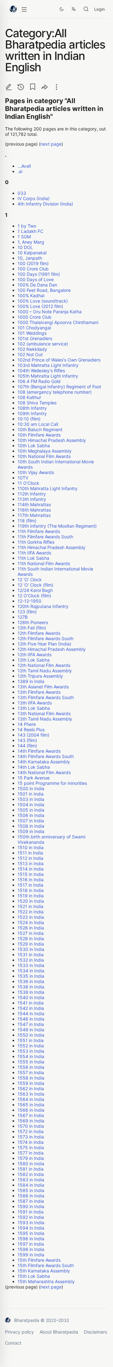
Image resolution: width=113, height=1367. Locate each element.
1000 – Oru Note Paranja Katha (50, 311)
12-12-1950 (29, 601)
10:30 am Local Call (38, 424)
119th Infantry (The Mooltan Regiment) (57, 526)
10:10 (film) (29, 418)
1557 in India (31, 1072)
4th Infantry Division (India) (45, 203)
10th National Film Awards (44, 456)
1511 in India (30, 852)
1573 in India (31, 1136)
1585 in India (31, 1190)
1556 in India (31, 1067)
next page (51, 144)
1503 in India (31, 799)
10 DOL (25, 247)
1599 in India (31, 1254)
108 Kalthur (29, 397)
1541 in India (31, 1002)
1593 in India (31, 1222)
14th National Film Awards (44, 772)
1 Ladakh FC (30, 231)
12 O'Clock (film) (34, 595)
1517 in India (30, 885)
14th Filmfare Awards (39, 751)
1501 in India (31, 793)
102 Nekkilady (32, 349)
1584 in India (31, 1185)
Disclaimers (95, 1332)
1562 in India (31, 1088)
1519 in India (31, 895)
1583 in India (31, 1179)
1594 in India (31, 1228)
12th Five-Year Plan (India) (44, 643)
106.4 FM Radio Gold (39, 381)
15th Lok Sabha (34, 1276)
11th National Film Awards (44, 563)
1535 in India (31, 976)
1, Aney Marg (31, 242)
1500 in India (31, 788)
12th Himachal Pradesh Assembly (52, 649)
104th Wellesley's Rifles (41, 370)
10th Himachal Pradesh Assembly (52, 440)
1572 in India (31, 1131)
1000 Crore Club (34, 317)
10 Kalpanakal (32, 252)
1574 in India (31, 1142)
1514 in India (31, 869)
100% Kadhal (31, 295)
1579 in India (31, 1158)
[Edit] (9, 86)
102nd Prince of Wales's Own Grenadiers (59, 359)
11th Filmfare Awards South (45, 536)
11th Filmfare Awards (39, 531)
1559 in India (31, 1083)
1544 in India (31, 1013)
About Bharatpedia (59, 1332)
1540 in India (31, 997)
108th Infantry (32, 408)
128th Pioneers (33, 622)
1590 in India (31, 1206)
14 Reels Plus (31, 729)
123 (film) (27, 611)
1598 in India (31, 1249)
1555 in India (31, 1061)
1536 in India (31, 981)
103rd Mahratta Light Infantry (48, 365)
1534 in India (31, 970)
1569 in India (31, 1120)
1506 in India (31, 815)
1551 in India (31, 1040)
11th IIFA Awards (34, 552)
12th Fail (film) (32, 627)
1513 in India (31, 863)
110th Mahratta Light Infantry (48, 488)
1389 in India (31, 681)
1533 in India (31, 965)
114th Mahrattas (34, 504)
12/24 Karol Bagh (35, 590)
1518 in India (31, 890)
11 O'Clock (28, 483)
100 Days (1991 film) (39, 274)
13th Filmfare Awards (39, 692)
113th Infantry (32, 499)
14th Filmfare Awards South (46, 756)
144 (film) (27, 745)
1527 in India (31, 933)
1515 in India (31, 874)
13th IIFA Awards (35, 702)
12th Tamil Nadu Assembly (45, 670)
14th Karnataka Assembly (44, 761)
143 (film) (27, 740)
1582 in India (31, 1174)
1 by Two (27, 226)
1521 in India (30, 906)
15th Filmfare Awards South (46, 1265)
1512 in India (30, 858)
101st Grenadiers (35, 338)
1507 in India (31, 820)
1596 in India (31, 1238)
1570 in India (31, 1126)
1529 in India (31, 944)
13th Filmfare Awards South (46, 697)
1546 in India (31, 1019)
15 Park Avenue (34, 777)
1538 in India (31, 986)
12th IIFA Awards (34, 654)
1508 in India (31, 826)
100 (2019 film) (33, 263)
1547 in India (31, 1024)
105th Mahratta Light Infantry (48, 376)
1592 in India (31, 1217)
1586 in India (31, 1195)
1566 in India (31, 1110)
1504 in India (31, 804)
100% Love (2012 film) (40, 306)
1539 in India (31, 992)
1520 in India (31, 901)
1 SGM (24, 236)
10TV (23, 477)
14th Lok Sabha (34, 767)
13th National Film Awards (44, 713)
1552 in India (31, 1045)
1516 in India (31, 879)
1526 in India (31, 927)
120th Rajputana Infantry (43, 606)
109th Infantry (32, 413)
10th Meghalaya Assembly (45, 451)
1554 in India (31, 1056)
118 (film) (27, 520)
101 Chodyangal (34, 327)
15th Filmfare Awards (39, 1260)
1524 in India (31, 922)
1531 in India (31, 954)
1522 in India (31, 911)
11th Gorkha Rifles (36, 542)
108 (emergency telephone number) (55, 392)
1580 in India (31, 1163)
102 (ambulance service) (43, 343)
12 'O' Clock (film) (35, 585)
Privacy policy (19, 1332)
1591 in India (31, 1211)
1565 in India (31, 1104)
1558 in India (31, 1077)
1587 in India (31, 1201)
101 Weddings (32, 333)
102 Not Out (30, 354)
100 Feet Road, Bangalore (44, 290)
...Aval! (24, 166)
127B (23, 617)
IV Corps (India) (34, 198)
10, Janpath (30, 258)
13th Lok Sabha (34, 708)
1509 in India (31, 831)
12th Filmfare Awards (39, 633)
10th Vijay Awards (36, 472)
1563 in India (31, 1094)
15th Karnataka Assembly (44, 1270)
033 (22, 193)
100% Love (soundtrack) (43, 301)
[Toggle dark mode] (61, 9)
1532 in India (31, 960)
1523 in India (31, 917)
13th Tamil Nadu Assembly (45, 718)
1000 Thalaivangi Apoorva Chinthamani (58, 322)
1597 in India (31, 1244)
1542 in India (31, 1008)
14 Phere (27, 724)
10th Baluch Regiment (40, 429)
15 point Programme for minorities (52, 783)
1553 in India (31, 1051)
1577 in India (31, 1153)
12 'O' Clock (30, 579)
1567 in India (31, 1115)
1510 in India (31, 847)
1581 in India (31, 1169)
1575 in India (31, 1147)
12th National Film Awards (44, 665)
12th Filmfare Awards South (45, 638)
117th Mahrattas (34, 515)
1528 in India (31, 938)
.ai (20, 171)
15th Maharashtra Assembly (46, 1281)
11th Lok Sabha (33, 558)
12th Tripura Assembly (40, 676)
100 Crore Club (33, 268)
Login (99, 9)
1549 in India (31, 1029)
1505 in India (31, 810)
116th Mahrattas (34, 510)
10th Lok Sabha (34, 445)
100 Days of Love (36, 279)
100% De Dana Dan (37, 284)
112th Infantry (32, 493)
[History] (20, 86)
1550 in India (31, 1035)
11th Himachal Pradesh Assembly (51, 547)
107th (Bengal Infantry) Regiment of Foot (59, 386)
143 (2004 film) (33, 735)
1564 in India (31, 1099)
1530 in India (31, 949)
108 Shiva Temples (37, 402)
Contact (13, 1343)
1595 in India (31, 1233)
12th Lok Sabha (34, 660)
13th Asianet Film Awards (43, 686)
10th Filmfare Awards (39, 434)
